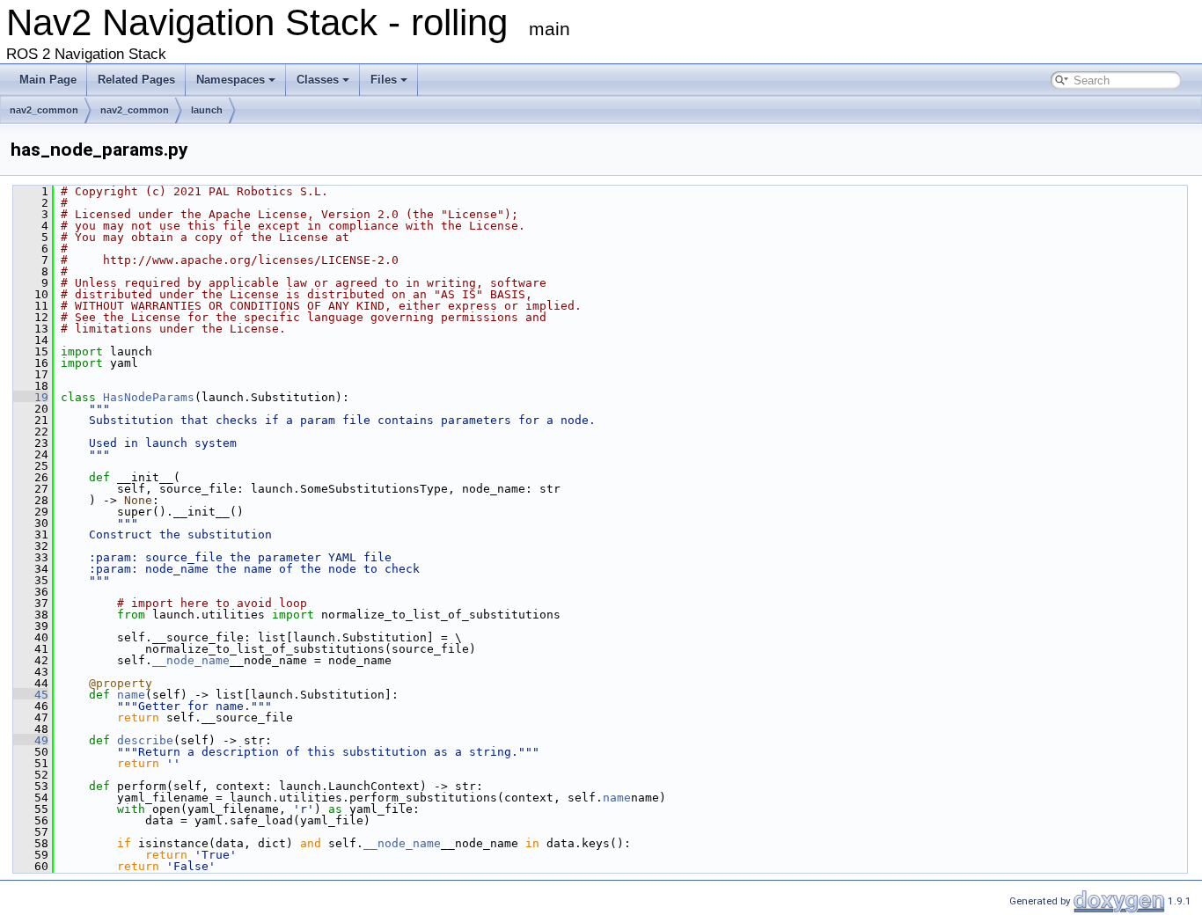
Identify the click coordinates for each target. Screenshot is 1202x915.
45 (30, 694)
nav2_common (44, 110)
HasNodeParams (148, 397)
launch (207, 110)
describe (145, 740)
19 (30, 397)
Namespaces (230, 79)
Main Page (48, 79)
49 (30, 740)
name (131, 694)
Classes (318, 79)
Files (383, 79)
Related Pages (136, 79)
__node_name (191, 660)
